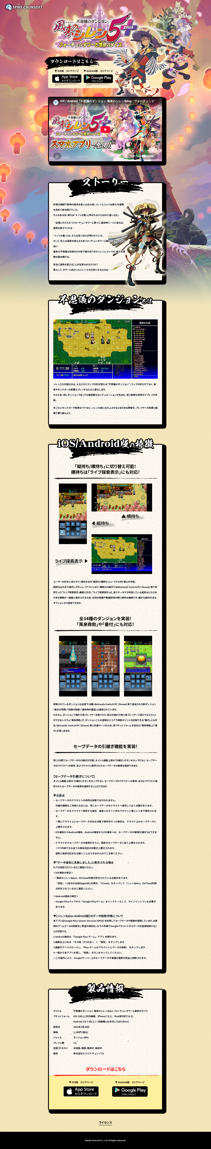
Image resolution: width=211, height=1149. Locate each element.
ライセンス (105, 1122)
